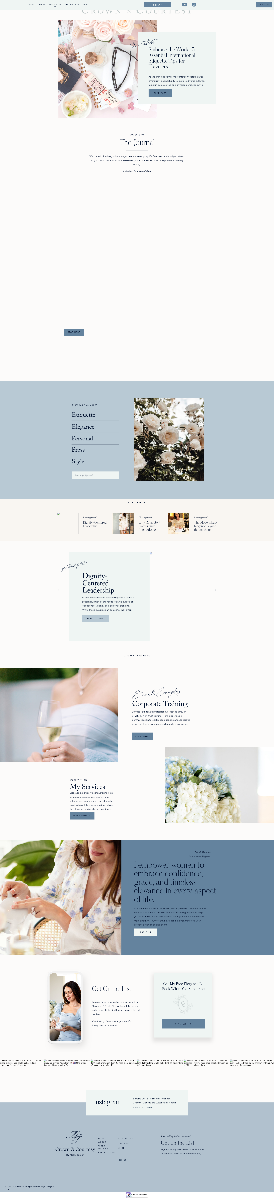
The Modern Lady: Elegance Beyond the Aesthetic (206, 526)
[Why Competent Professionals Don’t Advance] (123, 523)
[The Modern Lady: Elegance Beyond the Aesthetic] (178, 523)
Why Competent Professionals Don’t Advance (149, 526)
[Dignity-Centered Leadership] (67, 523)
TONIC (7, 1189)
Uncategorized (89, 517)
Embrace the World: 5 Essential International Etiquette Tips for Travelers (172, 58)
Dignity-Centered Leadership (98, 584)
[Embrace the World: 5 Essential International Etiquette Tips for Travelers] (107, 69)
